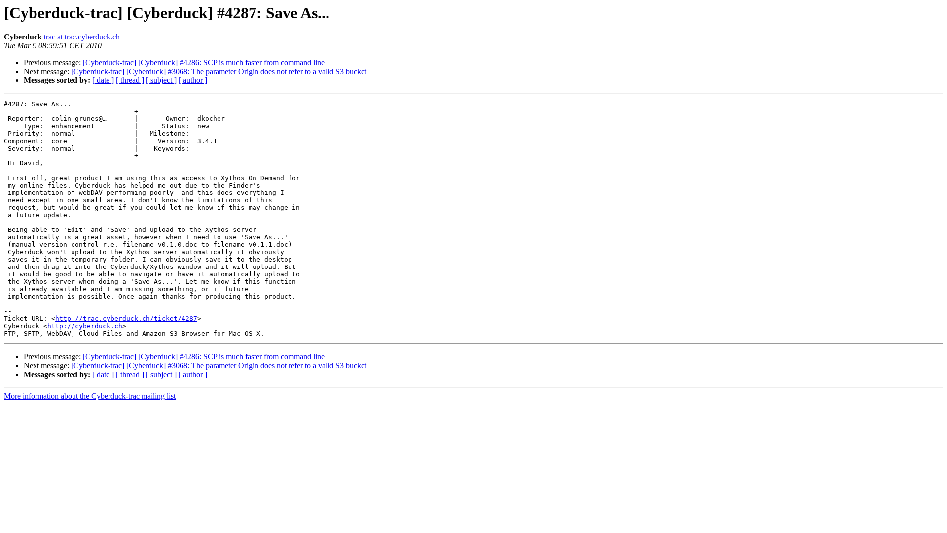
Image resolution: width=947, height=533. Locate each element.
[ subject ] (161, 80)
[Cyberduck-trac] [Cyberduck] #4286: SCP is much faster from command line (204, 62)
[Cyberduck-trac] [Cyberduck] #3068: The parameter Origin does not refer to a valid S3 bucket (218, 71)
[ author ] (193, 80)
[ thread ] (130, 80)
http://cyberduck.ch (84, 326)
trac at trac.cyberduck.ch (82, 37)
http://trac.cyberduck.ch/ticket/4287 (126, 318)
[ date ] (103, 80)
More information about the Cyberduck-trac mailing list (90, 396)
